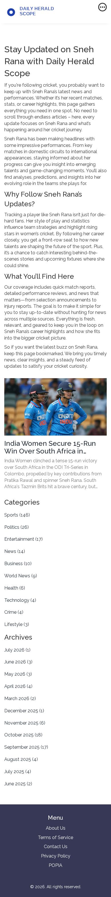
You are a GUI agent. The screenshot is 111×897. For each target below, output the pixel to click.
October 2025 (23, 735)
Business (18, 563)
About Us (55, 828)
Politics (16, 527)
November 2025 (24, 723)
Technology (20, 600)
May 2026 (18, 674)
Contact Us (55, 846)
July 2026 (17, 650)
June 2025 (18, 783)
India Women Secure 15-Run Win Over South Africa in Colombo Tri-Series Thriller (50, 447)
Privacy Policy (55, 856)
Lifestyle (16, 624)
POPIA (55, 865)
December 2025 (24, 710)
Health (14, 588)
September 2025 (26, 747)
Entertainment (23, 539)
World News (20, 575)
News (14, 551)
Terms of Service (55, 837)
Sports (17, 515)
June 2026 (18, 662)
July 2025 (17, 771)
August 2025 (21, 759)
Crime (13, 612)
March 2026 (20, 698)
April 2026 (18, 686)
